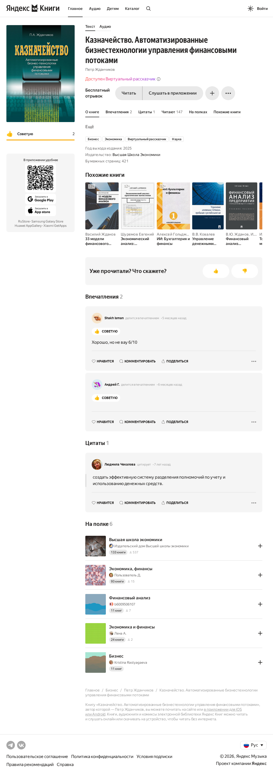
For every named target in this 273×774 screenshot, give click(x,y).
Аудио (95, 8)
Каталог (132, 8)
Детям (113, 8)
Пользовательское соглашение (37, 756)
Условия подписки (154, 756)
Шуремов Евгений (137, 234)
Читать (129, 93)
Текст (90, 26)
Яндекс (259, 763)
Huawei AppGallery (28, 226)
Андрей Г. (112, 384)
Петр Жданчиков (100, 69)
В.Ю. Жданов (237, 234)
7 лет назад (162, 464)
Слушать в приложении (173, 93)
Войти (262, 8)
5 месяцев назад (174, 318)
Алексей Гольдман (173, 234)
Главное (75, 8)
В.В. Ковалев (203, 234)
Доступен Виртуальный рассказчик (120, 78)
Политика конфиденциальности (102, 756)
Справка (65, 764)
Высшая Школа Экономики (136, 155)
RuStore (24, 221)
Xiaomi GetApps (55, 226)
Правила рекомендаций (30, 764)
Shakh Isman (114, 318)
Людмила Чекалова (120, 464)
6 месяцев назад (170, 384)
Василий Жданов (100, 234)
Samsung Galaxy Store (47, 221)
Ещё (89, 126)
